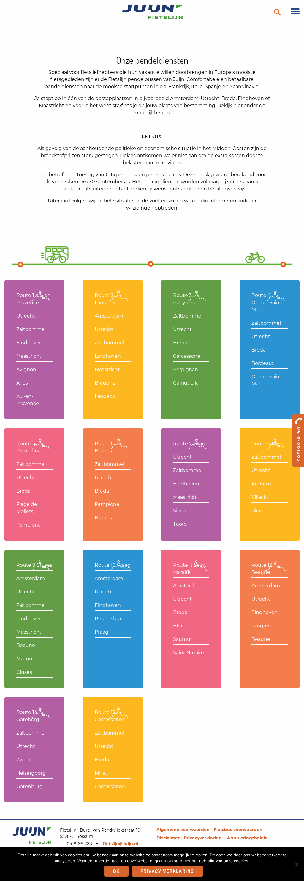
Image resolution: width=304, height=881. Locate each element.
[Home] (152, 11)
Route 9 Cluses (34, 565)
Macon (24, 659)
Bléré (179, 626)
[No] (297, 864)
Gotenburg (29, 786)
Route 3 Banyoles (184, 299)
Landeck (105, 396)
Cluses (24, 672)
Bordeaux (263, 363)
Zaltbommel (31, 329)
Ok (116, 871)
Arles (22, 383)
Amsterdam (109, 316)
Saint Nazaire (188, 652)
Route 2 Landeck (105, 299)
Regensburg (110, 618)
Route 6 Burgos (104, 447)
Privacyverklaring (203, 838)
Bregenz (105, 383)
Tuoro (180, 524)
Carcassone (186, 356)
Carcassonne (110, 786)
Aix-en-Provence (27, 399)
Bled (256, 510)
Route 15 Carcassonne (110, 716)
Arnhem (261, 484)
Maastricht (29, 356)
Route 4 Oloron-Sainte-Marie (268, 303)
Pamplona (28, 525)
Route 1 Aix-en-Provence (34, 299)
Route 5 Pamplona (28, 447)
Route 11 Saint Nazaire (189, 568)
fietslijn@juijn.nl (120, 843)
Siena (179, 510)
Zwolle (24, 760)
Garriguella (186, 383)
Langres (260, 626)
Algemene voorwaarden (183, 829)
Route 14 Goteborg (27, 716)
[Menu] (295, 11)
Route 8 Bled (267, 443)
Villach (259, 497)
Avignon (26, 369)
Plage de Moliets (26, 508)
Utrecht (25, 316)
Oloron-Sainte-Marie (268, 380)
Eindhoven (29, 343)
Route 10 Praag (113, 565)
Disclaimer (168, 838)
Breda (180, 343)
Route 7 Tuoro (190, 443)
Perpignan (185, 369)
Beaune (25, 645)
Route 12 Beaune (261, 568)
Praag (101, 632)
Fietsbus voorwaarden (238, 829)
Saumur (182, 639)
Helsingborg (31, 773)
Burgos (103, 518)
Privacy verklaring (167, 871)
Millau (102, 773)
